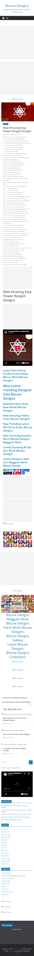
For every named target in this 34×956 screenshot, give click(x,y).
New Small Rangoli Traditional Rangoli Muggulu (16, 703)
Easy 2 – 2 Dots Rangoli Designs (10, 188)
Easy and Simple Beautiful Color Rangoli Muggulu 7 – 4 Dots (16, 209)
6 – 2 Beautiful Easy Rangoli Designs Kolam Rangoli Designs (16, 143)
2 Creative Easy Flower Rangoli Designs (14, 749)
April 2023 (4, 848)
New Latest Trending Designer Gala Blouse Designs (17, 392)
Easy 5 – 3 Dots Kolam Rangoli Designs (12, 194)
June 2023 (4, 845)
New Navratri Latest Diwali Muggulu (16, 734)
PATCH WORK (5, 889)
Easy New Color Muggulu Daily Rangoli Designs (14, 244)
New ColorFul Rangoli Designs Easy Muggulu (13, 256)
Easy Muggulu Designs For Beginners (11, 241)
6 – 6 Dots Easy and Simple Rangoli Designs (13, 145)
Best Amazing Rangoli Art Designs (11, 178)
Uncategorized (5, 894)
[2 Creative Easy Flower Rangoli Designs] (14, 744)
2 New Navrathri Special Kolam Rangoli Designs (15, 137)
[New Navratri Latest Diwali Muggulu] (13, 730)
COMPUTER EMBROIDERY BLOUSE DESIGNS (13, 876)
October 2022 (5, 864)
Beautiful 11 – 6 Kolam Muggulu (10, 159)
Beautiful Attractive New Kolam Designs (12, 161)
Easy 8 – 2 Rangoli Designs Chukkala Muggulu (13, 202)
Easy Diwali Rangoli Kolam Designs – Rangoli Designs (15, 235)
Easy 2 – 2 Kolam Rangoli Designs (10, 190)
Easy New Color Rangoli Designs (10, 246)
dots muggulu (7, 186)
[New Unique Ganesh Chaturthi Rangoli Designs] (16, 714)
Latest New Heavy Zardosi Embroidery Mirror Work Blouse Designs (15, 375)
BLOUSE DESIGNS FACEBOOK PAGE (10, 768)
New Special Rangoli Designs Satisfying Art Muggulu (15, 264)
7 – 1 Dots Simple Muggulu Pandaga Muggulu (13, 147)
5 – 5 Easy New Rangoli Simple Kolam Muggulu (13, 139)
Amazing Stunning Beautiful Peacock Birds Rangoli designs (16, 157)
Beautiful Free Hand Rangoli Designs (11, 168)
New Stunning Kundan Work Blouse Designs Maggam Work (17, 439)
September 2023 (5, 837)
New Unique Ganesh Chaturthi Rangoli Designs (14, 719)
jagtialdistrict (7, 134)
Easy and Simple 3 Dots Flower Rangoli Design (13, 207)
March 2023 (4, 850)
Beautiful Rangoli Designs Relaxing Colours (13, 170)
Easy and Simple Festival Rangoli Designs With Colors (15, 211)
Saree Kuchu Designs (7, 892)
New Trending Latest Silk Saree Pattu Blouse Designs (17, 427)
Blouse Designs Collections (17, 654)
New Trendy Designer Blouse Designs (11, 819)
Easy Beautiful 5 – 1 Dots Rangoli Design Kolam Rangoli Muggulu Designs (15, 222)
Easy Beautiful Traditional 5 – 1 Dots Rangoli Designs (15, 229)
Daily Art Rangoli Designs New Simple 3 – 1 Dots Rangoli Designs (16, 183)
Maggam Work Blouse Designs (17, 621)
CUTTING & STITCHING (7, 878)
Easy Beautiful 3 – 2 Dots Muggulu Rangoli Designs (14, 219)
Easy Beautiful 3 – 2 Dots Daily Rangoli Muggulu (14, 217)
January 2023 (4, 856)
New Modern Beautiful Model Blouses (15, 698)
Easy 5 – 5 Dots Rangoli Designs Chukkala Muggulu (14, 198)
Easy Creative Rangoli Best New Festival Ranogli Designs (16, 233)
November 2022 (5, 861)
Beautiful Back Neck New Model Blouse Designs (15, 407)
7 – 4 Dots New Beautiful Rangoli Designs (12, 149)
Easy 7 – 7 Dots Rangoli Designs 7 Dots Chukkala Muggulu (16, 200)
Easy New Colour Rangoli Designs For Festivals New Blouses (16, 248)
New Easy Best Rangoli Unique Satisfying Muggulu (14, 258)
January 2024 (4, 829)
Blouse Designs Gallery (17, 638)
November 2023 (5, 834)
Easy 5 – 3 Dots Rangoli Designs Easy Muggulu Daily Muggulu (17, 196)
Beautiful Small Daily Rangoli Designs (11, 172)
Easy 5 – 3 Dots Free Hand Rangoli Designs (13, 192)
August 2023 (4, 840)
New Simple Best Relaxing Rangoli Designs (12, 260)
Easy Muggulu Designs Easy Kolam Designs (13, 239)
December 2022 (5, 858)
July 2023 (3, 842)
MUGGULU (6, 124)
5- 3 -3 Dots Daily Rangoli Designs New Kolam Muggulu (15, 141)
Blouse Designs (17, 5)
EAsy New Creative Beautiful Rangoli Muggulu (13, 250)
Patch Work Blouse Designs (17, 629)
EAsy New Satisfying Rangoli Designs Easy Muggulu (15, 817)
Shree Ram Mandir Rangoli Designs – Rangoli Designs (16, 814)
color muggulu (6, 180)
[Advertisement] (17, 42)
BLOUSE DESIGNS (6, 873)
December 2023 (5, 832)
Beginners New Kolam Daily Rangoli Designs (13, 176)
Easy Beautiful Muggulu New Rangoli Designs (14, 225)
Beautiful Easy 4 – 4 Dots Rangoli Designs (12, 166)
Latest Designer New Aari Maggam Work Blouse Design (16, 462)
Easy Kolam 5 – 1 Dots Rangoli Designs (12, 237)
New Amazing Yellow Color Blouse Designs (16, 417)
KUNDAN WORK (5, 881)
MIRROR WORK (5, 884)
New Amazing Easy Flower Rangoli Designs (13, 254)
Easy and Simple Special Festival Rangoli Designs (14, 215)
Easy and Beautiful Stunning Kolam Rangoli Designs (14, 204)
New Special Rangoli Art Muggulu (10, 262)
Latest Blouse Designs (17, 646)
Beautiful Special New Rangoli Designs (12, 174)
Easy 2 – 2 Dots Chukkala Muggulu (18, 186)
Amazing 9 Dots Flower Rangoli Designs (12, 155)
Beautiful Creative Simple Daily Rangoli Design (13, 164)
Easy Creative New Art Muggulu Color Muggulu (14, 231)
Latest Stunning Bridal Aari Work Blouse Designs (17, 450)
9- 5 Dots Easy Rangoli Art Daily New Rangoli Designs (15, 153)
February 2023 (5, 853)
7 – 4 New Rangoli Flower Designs (10, 151)
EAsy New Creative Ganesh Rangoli (11, 252)
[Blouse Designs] (3, 18)
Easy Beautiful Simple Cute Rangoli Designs (13, 227)
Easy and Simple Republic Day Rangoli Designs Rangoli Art (16, 213)
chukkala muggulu (23, 178)
